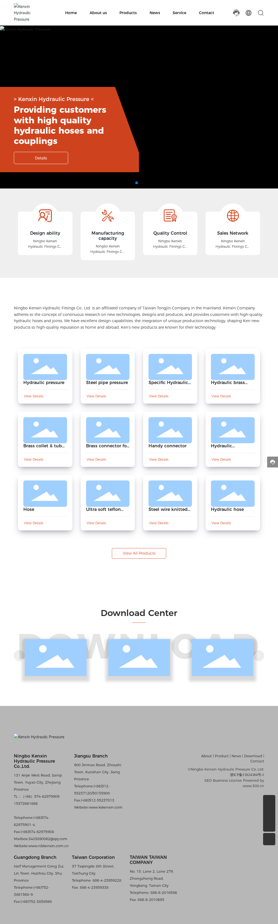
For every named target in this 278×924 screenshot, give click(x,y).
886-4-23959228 (106, 880)
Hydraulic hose (227, 509)
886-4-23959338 (94, 887)
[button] (136, 182)
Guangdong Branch (35, 857)
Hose (28, 509)
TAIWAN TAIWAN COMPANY (148, 860)
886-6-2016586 (163, 892)
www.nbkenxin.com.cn (49, 846)
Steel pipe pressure (107, 382)
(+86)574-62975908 (37, 831)
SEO (208, 780)
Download (253, 756)
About (207, 756)
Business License (227, 780)
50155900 (101, 793)
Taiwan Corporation (93, 857)
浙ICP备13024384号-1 (247, 775)
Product (222, 756)
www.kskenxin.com (105, 807)
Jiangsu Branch (91, 756)
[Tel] (269, 801)
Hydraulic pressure (43, 382)
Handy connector (168, 445)
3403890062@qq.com (48, 839)
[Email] (269, 813)
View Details (33, 396)
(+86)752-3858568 (36, 901)
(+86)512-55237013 (97, 800)
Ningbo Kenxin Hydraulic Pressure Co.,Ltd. (34, 761)
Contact (257, 761)
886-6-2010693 (150, 899)
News (236, 756)
